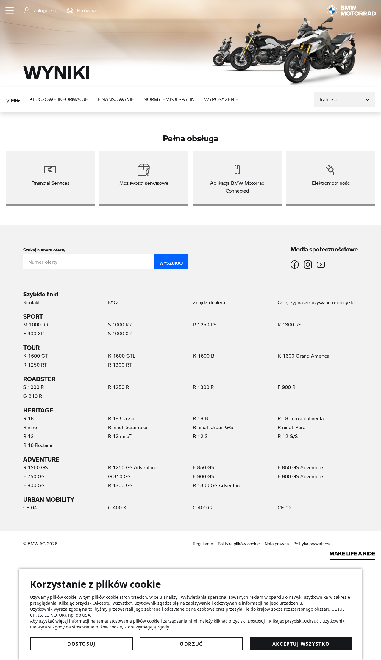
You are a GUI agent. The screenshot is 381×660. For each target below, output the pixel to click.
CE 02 (284, 507)
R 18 (28, 418)
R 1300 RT (120, 364)
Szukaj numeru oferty (44, 248)
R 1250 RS (204, 324)
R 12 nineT (120, 436)
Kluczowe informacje (58, 99)
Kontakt (31, 302)
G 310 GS (119, 476)
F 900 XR (33, 333)
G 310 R (32, 395)
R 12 (28, 436)
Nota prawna (277, 543)
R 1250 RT (35, 364)
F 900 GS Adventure (300, 476)
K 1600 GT (35, 355)
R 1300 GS (120, 485)
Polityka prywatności (312, 543)
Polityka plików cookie (239, 543)
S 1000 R (33, 387)
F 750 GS (33, 476)
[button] (10, 10)
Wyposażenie (221, 99)
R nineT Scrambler (128, 427)
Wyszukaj (171, 261)
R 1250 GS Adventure (132, 467)
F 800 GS (33, 485)
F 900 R (286, 387)
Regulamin (203, 543)
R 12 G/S (288, 436)
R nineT (31, 427)
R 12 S (200, 436)
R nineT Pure (291, 427)
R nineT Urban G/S (213, 427)
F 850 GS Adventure (300, 467)
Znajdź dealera (209, 302)
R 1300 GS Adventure (217, 485)
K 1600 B (203, 355)
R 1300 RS (289, 324)
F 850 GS (203, 467)
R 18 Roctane (37, 445)
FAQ (113, 302)
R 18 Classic (121, 418)
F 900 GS (203, 476)
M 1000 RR (35, 324)
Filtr (15, 99)
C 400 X (117, 507)
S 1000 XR (120, 333)
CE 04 (30, 507)
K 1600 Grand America (303, 355)
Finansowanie (116, 99)
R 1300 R (203, 387)
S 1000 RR (120, 324)
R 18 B (200, 418)
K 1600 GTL (121, 355)
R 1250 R (118, 387)
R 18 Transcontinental (301, 418)
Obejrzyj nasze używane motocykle (316, 302)
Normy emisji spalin (169, 99)
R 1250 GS (35, 467)
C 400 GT (204, 507)
